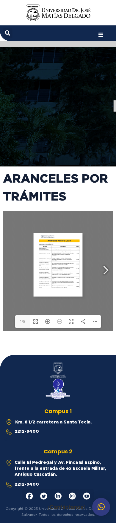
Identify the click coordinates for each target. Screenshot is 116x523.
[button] (101, 35)
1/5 (22, 321)
